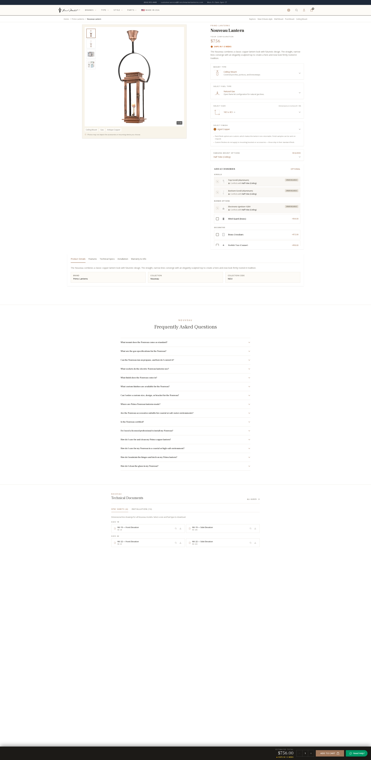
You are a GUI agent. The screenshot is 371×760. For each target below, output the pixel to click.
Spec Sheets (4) (119, 509)
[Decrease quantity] (299, 753)
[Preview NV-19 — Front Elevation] (176, 528)
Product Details (78, 258)
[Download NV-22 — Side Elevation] (255, 543)
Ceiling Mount (301, 19)
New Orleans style (265, 19)
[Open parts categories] (136, 10)
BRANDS (89, 10)
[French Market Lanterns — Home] (69, 10)
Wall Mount (278, 19)
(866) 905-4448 (150, 2)
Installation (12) (142, 509)
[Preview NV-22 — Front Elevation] (176, 543)
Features (92, 258)
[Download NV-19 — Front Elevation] (180, 528)
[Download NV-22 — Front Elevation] (180, 543)
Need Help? (359, 753)
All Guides (252, 499)
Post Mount (289, 19)
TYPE (103, 10)
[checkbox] (257, 181)
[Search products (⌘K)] (296, 10)
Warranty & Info (138, 258)
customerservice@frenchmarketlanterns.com (182, 2)
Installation (123, 258)
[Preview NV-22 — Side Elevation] (251, 543)
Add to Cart (327, 753)
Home (66, 19)
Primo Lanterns (78, 19)
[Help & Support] (288, 10)
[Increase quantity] (311, 753)
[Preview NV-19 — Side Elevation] (251, 528)
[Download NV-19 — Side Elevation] (255, 528)
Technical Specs (107, 258)
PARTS (130, 10)
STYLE (117, 10)
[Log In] (304, 10)
